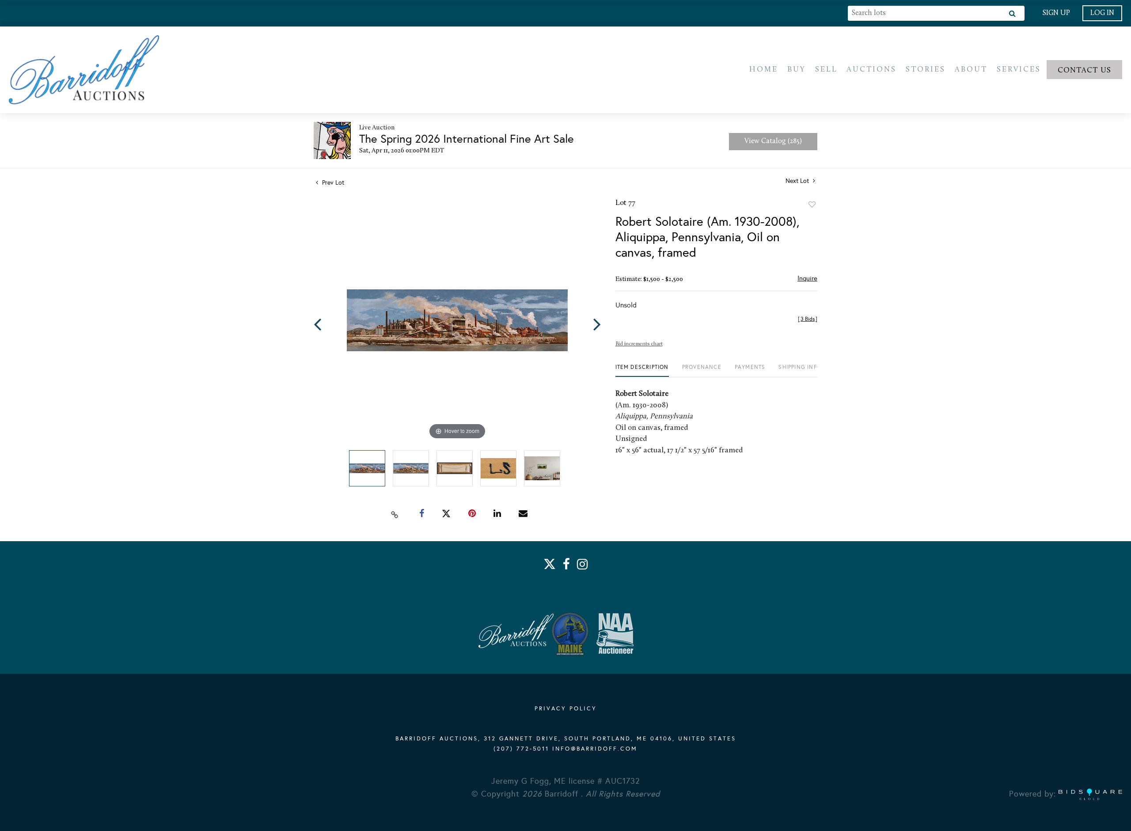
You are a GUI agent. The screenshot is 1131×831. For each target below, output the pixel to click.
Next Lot (798, 181)
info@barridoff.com (595, 748)
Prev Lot (332, 182)
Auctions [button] (871, 69)
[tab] (642, 370)
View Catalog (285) (773, 141)
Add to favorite (812, 204)
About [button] (971, 69)
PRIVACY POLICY (566, 708)
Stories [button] (925, 69)
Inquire (807, 278)
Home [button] (763, 69)
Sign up (1056, 13)
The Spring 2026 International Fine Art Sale (466, 139)
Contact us (1085, 70)
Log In (1102, 13)
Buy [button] (796, 69)
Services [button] (1019, 69)
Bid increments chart (639, 344)
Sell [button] (826, 69)
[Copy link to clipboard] (395, 513)
